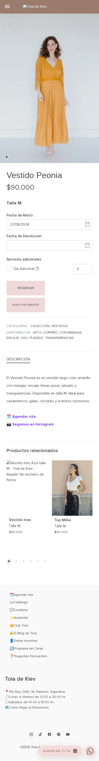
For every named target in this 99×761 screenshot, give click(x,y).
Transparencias (59, 338)
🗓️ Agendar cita (21, 416)
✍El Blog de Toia (23, 633)
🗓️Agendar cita (21, 595)
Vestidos (59, 326)
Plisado (36, 338)
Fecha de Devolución (24, 236)
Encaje (12, 338)
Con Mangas (70, 332)
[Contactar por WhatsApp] (90, 751)
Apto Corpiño (45, 332)
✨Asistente (19, 618)
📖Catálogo (19, 602)
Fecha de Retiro (19, 215)
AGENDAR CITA (57, 751)
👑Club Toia (19, 625)
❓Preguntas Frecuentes (28, 656)
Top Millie (62, 520)
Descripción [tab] (18, 359)
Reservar (26, 288)
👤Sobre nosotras (23, 641)
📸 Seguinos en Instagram (30, 424)
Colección (40, 326)
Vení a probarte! (25, 305)
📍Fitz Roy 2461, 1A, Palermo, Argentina (35, 692)
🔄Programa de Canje (26, 648)
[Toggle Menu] (7, 6)
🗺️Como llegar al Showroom (27, 707)
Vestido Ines (20, 519)
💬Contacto (19, 610)
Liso (24, 338)
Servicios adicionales (23, 259)
